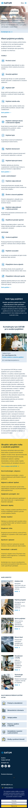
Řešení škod (19, 637)
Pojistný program (20, 600)
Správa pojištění (20, 618)
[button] (14, 777)
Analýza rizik (19, 581)
